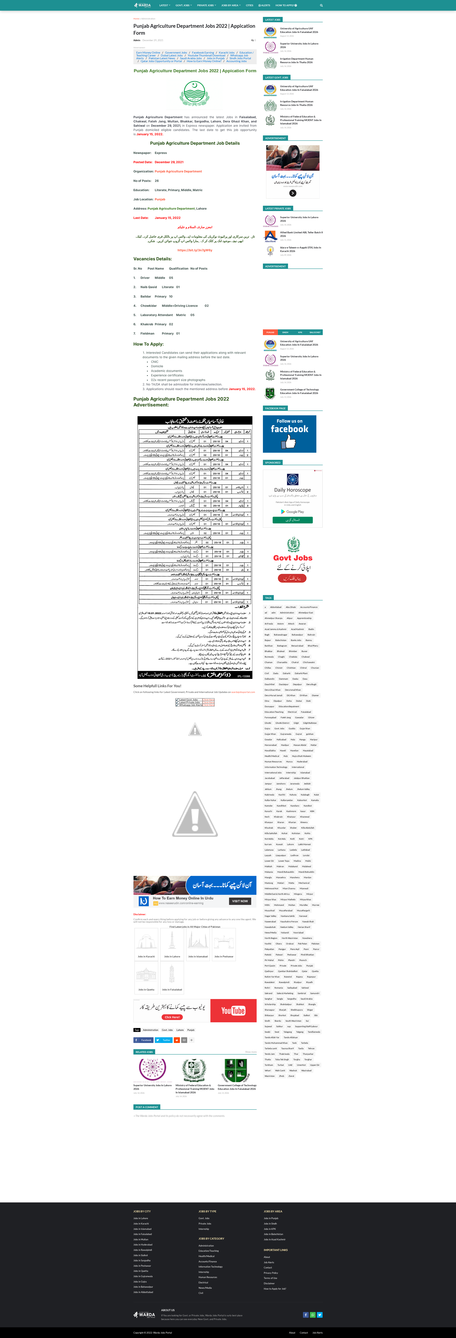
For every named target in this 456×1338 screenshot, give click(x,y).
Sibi (316, 1015)
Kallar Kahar (270, 800)
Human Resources (273, 761)
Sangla (280, 998)
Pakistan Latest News (162, 58)
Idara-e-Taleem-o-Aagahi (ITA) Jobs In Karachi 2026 (300, 249)
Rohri (267, 987)
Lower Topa (283, 860)
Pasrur (316, 949)
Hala (293, 739)
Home (136, 18)
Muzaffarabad (285, 910)
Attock (291, 623)
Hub (286, 756)
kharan (281, 822)
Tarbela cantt (271, 1048)
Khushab (269, 827)
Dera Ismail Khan (293, 689)
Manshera (294, 877)
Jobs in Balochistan (273, 1234)
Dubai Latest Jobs (172, 55)
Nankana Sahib (288, 916)
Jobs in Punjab (216, 58)
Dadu (275, 673)
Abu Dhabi (291, 607)
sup (289, 1026)
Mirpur (309, 894)
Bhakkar (269, 651)
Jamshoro (281, 783)
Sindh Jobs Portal (240, 58)
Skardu (277, 1020)
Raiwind (288, 976)
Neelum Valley (286, 927)
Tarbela (304, 1043)
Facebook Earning (203, 52)
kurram (268, 844)
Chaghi (281, 656)
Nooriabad (298, 932)
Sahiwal (305, 987)
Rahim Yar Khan (272, 976)
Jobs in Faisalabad (142, 1234)
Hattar (314, 745)
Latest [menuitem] (163, 5)
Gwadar (268, 739)
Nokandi (285, 932)
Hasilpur (285, 745)
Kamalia (315, 800)
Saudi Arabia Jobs (191, 58)
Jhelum (289, 789)
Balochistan (280, 640)
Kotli (292, 838)
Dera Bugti (311, 684)
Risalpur (298, 982)
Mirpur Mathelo (288, 899)
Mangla (268, 877)
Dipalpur (278, 701)
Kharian (292, 822)
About (267, 1257)
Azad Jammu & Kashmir (276, 629)
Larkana (281, 849)
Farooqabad (270, 717)
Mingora (298, 894)
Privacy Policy (271, 1272)
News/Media (270, 932)
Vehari (268, 1070)
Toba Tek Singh (282, 1059)
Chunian (315, 667)
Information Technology (276, 767)
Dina (267, 701)
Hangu (302, 739)
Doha (289, 701)
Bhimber (293, 651)
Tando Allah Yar (272, 1037)
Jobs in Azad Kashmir (275, 1239)
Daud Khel (269, 684)
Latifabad (305, 849)
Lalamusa (269, 849)
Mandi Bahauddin (285, 872)
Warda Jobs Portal (162, 1332)
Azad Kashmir (297, 629)
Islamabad (305, 772)
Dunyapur (269, 706)
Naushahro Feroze (289, 921)
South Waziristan (293, 1020)
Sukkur (279, 1026)
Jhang (278, 789)
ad (266, 612)
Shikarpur (269, 1015)
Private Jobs (296, 965)
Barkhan (269, 645)
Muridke (304, 905)
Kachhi (282, 794)
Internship (291, 772)
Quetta (315, 971)
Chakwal (306, 656)
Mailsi (308, 860)
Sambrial (302, 993)
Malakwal (306, 866)
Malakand (293, 866)
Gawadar (299, 717)
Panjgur (282, 949)
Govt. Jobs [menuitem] (183, 5)
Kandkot (308, 805)
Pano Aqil (294, 949)
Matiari (280, 883)
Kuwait (279, 844)
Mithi (267, 905)
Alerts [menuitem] (265, 5)
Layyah (268, 855)
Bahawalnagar (280, 634)
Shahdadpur (286, 1004)
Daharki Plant (301, 673)
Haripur (314, 739)
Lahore (201, 208)
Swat (277, 1032)
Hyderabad (302, 761)
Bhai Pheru (313, 645)
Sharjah (282, 1009)
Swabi (267, 1032)
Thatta (268, 1059)
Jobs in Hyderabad (142, 1244)
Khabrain (278, 816)
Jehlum (268, 789)
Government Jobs (176, 52)
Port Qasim (270, 965)
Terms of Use (270, 1278)
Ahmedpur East (306, 612)
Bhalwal (280, 651)
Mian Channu (289, 888)
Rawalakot (269, 982)
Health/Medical (272, 756)
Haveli (283, 750)
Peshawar (291, 954)
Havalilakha (270, 750)
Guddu (292, 728)
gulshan (310, 734)
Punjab (160, 199)
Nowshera (307, 938)
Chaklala (293, 656)
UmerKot (301, 1065)
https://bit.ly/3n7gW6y (195, 250)
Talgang (299, 1032)
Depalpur (297, 684)
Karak (279, 811)
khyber (293, 827)
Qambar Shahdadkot (287, 971)
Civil (267, 673)
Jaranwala (294, 783)
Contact (268, 1267)
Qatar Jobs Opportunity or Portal (161, 61)
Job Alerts (269, 1262)
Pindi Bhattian (307, 954)
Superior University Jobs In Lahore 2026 (152, 1087)
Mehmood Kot (271, 888)
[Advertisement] (195, 906)
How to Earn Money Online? (204, 61)
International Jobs (273, 772)
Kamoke (268, 805)
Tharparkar (308, 1054)
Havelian (294, 750)
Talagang (288, 1032)
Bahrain (311, 634)
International (298, 767)
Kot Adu (282, 838)
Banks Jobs (296, 640)
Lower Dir (269, 860)
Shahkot (300, 1004)
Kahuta (293, 794)
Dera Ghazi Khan (273, 689)
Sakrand (268, 993)
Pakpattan (269, 949)
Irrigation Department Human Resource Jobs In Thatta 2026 (296, 60)
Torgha (296, 1059)
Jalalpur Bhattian (302, 778)
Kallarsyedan (287, 800)
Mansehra (281, 877)
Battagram (282, 645)
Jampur (268, 783)
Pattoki (268, 954)
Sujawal (268, 1026)
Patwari (279, 954)
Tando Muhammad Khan (276, 1043)
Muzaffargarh (303, 910)
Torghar (308, 1059)
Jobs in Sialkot (140, 1255)
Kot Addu (269, 838)
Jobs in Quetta (140, 1270)
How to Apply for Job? (275, 1288)
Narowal (303, 916)
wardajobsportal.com (243, 691)
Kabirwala (269, 794)
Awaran (302, 623)
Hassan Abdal (300, 745)
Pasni (306, 949)
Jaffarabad (284, 778)
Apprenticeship (304, 618)
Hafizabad (281, 739)
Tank (294, 1043)
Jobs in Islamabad (142, 1228)
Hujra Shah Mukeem (301, 756)
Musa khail (270, 910)
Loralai (306, 855)
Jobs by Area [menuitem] (229, 5)
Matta (291, 883)
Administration (148, 18)
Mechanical (304, 883)
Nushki (268, 943)
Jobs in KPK (270, 1228)
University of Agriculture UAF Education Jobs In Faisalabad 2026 (299, 30)
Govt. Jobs (167, 1030)
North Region (271, 938)
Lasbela (293, 849)
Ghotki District (282, 723)
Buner (304, 651)
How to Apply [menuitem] (285, 5)
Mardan (307, 877)
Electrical (292, 712)
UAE (290, 1065)
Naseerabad (270, 921)
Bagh (267, 634)
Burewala (269, 656)
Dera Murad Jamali (273, 695)
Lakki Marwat (304, 844)
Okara (279, 943)
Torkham (269, 1065)
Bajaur (268, 640)
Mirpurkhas (305, 899)
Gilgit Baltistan (310, 723)
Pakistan (315, 943)
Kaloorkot (302, 800)
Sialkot (307, 1015)
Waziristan (270, 1076)
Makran (280, 866)
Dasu (305, 678)
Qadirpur (269, 971)
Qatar (304, 971)
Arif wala (269, 623)
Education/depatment (289, 706)
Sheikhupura (297, 1009)
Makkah (268, 866)
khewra (303, 822)
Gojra (267, 728)
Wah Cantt (280, 1070)
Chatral (295, 662)
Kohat (284, 833)
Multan (291, 905)
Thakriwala (284, 1054)
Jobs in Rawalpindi (142, 1249)
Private (283, 965)
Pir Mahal (269, 960)
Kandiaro (295, 805)
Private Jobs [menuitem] (205, 5)
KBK (312, 811)
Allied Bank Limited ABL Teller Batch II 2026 (301, 234)
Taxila (301, 1048)
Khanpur (269, 822)
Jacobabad (270, 778)
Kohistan (296, 833)
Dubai (299, 701)
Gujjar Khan (270, 734)
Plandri (291, 960)
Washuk (293, 1070)
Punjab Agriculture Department (178, 171)
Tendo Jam (270, 1054)
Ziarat (291, 1076)
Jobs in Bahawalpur (143, 1286)
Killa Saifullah (271, 833)
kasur (303, 811)
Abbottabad (275, 607)
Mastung (269, 883)
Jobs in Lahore (140, 1218)
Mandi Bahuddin (306, 872)
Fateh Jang (286, 717)
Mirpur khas (270, 899)
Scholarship (270, 1004)
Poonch (303, 960)
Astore (280, 623)
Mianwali (304, 888)
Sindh (285, 332)
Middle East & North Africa (277, 894)
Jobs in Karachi (141, 1223)
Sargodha (291, 998)
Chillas (268, 667)
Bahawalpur (297, 634)
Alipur (290, 618)
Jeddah (307, 783)
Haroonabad (271, 745)
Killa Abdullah (307, 827)
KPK (300, 332)
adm (273, 612)
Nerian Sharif (304, 927)
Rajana (299, 976)
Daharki (286, 673)
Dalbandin (269, 678)
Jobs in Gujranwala (143, 1276)
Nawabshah (270, 927)
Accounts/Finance (308, 607)
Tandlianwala (314, 1032)
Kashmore (291, 811)
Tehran (311, 1048)
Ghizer (311, 717)
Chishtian (291, 667)
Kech (267, 816)
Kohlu (307, 833)
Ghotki (268, 723)
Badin (311, 629)
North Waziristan (290, 938)
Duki (308, 701)
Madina (297, 860)
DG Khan (291, 695)
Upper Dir (315, 1065)
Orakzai (290, 943)
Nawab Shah (308, 921)
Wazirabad (306, 1070)
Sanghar (268, 998)
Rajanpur (311, 976)
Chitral (303, 667)
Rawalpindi (284, 982)
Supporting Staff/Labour (306, 1026)
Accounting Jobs (236, 61)
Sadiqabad (292, 987)
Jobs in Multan (140, 1239)
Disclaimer (269, 1283)
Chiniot (278, 667)
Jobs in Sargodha (142, 1260)
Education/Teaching (274, 712)
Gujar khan (305, 728)
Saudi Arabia (306, 998)
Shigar (310, 1009)
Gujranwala (285, 734)
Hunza (289, 761)
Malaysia (269, 872)
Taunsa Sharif (287, 1048)
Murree (315, 905)
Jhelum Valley (303, 789)
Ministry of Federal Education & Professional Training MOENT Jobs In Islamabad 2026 (195, 1089)
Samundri (314, 993)
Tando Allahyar (291, 1037)
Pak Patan (302, 943)
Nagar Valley (270, 916)
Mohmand (279, 905)
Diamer (315, 695)
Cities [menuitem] (249, 5)
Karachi (268, 811)
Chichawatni (309, 662)
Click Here (208, 699)
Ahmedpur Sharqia (273, 618)
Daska (295, 678)
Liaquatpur (281, 855)
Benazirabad (297, 645)
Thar (296, 1054)
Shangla (312, 1004)
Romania (278, 987)
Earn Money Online (148, 52)
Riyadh (309, 982)
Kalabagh (305, 794)
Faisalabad (306, 712)
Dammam (283, 678)
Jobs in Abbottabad (143, 1292)
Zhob (281, 1076)
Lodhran (295, 855)
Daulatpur (284, 684)
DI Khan (303, 695)
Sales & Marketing (285, 993)
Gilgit (296, 723)
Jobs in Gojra (140, 1281)
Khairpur (291, 816)
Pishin (281, 960)
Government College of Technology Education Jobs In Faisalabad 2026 (237, 1087)
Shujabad (294, 1015)
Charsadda (282, 662)
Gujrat (299, 734)
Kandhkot (281, 805)
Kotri (301, 838)
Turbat (281, 1065)
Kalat (316, 794)
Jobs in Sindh (270, 1223)
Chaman (269, 662)
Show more (251, 1051)
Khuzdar (282, 827)
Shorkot (282, 1015)
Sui (307, 1020)
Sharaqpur (270, 1009)
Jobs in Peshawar (142, 1265)
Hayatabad (308, 750)
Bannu (309, 640)
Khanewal (304, 816)
